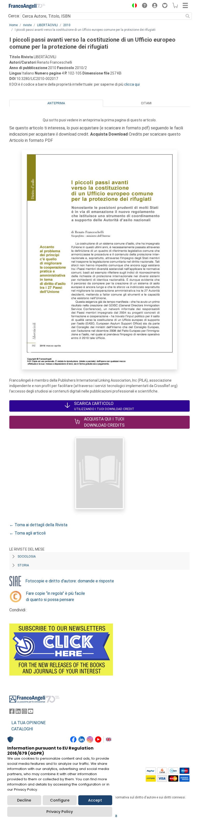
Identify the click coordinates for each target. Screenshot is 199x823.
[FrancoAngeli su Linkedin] (18, 712)
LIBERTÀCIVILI (47, 25)
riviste (27, 25)
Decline (24, 800)
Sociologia (27, 556)
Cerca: (14, 15)
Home (13, 25)
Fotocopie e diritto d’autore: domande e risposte (69, 581)
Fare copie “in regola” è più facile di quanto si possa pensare (55, 596)
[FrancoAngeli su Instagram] (24, 712)
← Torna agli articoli (27, 533)
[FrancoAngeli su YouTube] (30, 712)
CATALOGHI (22, 728)
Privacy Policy (59, 811)
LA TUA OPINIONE (28, 722)
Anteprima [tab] (56, 103)
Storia (23, 565)
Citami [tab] (146, 103)
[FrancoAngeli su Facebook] (12, 712)
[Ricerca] (187, 16)
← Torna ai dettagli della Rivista (38, 524)
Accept (95, 800)
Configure (59, 800)
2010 (66, 25)
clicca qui (132, 84)
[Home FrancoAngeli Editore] (27, 6)
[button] (133, 6)
